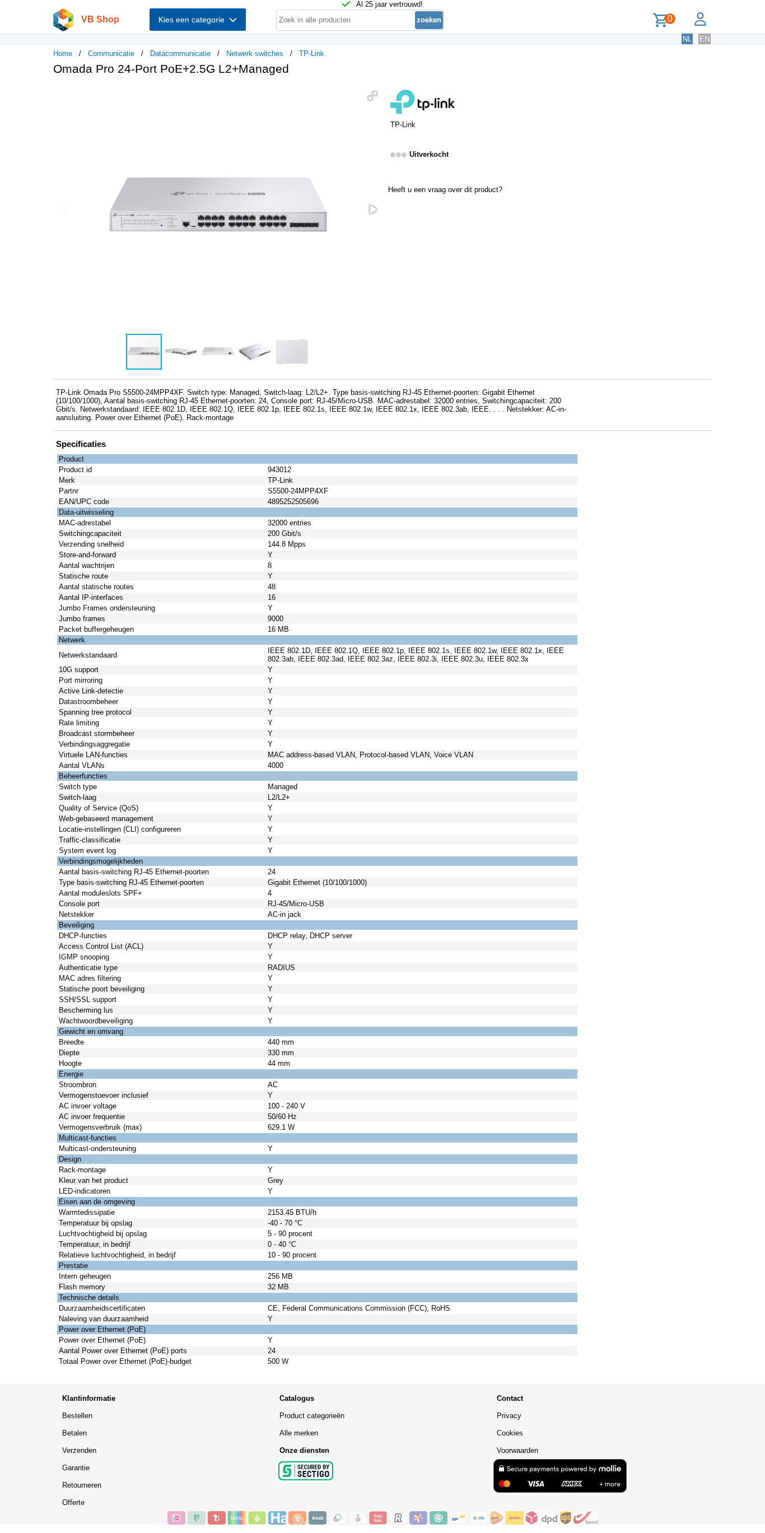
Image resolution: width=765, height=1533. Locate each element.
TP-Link (311, 53)
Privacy (509, 1415)
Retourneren (81, 1485)
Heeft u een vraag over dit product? (445, 189)
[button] (372, 96)
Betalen (74, 1433)
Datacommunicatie (180, 53)
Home (62, 53)
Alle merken (298, 1433)
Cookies (510, 1433)
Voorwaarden (517, 1450)
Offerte (73, 1502)
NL (687, 39)
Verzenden (79, 1450)
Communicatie (111, 53)
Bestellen (77, 1415)
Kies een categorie (193, 19)
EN (704, 39)
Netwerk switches (254, 53)
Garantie (76, 1468)
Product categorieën (311, 1415)
